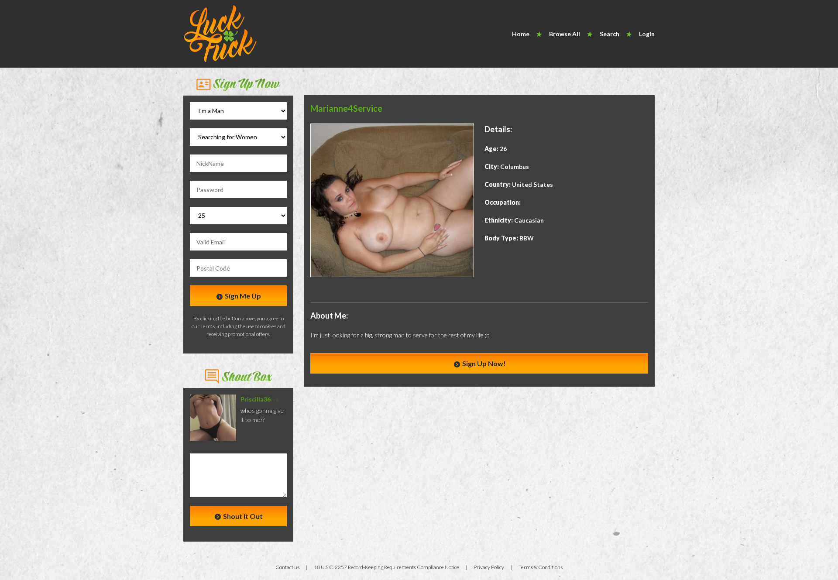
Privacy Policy (489, 567)
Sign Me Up (242, 296)
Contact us (287, 567)
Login (647, 34)
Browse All (564, 34)
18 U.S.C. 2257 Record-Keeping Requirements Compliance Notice (386, 567)
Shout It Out (242, 516)
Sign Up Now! (483, 363)
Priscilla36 (255, 399)
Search (609, 34)
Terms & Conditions (541, 567)
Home (520, 34)
